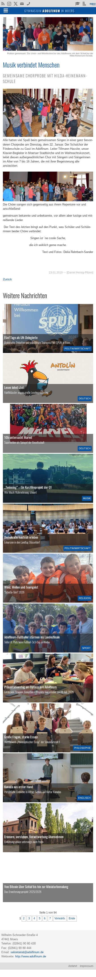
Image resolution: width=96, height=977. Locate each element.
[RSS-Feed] (3, 3)
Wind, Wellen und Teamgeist (21, 587)
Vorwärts (59, 918)
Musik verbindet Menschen (31, 64)
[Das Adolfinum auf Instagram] (9, 4)
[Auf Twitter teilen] (91, 19)
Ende (72, 918)
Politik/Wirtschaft (78, 348)
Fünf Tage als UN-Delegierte (21, 337)
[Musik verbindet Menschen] (48, 50)
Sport (86, 648)
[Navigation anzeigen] (5, 10)
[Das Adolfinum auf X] (15, 4)
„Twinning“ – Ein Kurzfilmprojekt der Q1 (28, 487)
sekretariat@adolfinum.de (27, 952)
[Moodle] (77, 3)
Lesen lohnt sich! (14, 387)
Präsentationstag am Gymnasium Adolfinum (30, 686)
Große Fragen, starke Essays (21, 736)
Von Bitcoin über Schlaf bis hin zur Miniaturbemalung (36, 886)
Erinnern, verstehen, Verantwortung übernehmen (34, 836)
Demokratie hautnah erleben (21, 537)
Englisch (84, 797)
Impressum (86, 966)
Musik (87, 498)
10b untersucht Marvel (18, 437)
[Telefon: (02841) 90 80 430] (28, 3)
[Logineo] (84, 3)
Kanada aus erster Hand (18, 786)
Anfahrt (72, 966)
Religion (85, 598)
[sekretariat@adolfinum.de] (22, 3)
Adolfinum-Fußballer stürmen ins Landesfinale (32, 636)
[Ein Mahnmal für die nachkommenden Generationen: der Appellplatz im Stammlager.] (48, 827)
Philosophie (82, 748)
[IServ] (92, 3)
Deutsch (85, 398)
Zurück (7, 279)
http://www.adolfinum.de (30, 956)
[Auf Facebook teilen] (86, 19)
